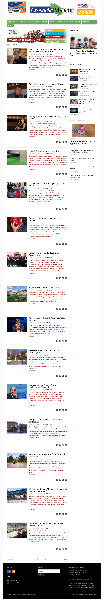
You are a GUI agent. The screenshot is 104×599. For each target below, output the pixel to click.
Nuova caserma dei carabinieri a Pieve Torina (83, 168)
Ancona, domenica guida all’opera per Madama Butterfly (86, 111)
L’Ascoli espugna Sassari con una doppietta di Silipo (87, 78)
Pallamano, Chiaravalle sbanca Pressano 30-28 (88, 85)
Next (65, 559)
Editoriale (74, 31)
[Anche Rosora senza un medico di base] (17, 90)
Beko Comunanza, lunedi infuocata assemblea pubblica (86, 101)
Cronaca (23, 22)
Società (10, 25)
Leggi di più (32, 69)
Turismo (59, 22)
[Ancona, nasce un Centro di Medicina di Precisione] (17, 460)
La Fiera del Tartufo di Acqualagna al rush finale (48, 184)
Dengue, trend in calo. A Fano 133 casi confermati (46, 420)
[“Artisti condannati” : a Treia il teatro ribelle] (17, 224)
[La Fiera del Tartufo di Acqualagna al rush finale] (17, 190)
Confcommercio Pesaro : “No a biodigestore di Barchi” (42, 386)
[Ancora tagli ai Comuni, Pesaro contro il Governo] (17, 324)
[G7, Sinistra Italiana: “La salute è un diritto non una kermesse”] (17, 495)
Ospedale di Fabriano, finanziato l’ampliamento (81, 176)
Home (9, 22)
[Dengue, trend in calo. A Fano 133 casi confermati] (17, 426)
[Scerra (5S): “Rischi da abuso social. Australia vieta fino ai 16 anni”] (83, 41)
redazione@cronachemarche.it (85, 585)
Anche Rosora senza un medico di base (46, 84)
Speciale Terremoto (77, 121)
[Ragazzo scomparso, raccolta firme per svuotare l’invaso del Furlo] (17, 56)
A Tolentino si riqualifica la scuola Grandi (82, 159)
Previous (10, 559)
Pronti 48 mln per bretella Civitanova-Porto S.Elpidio (46, 524)
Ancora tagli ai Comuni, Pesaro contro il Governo (47, 319)
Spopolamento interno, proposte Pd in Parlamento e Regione (82, 151)
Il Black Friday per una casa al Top (44, 151)
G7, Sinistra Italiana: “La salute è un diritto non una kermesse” (48, 490)
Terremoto (86, 22)
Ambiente (44, 22)
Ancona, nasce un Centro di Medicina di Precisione (47, 455)
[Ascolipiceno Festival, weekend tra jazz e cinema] (17, 123)
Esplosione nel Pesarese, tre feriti (44, 287)
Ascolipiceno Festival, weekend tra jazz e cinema (47, 117)
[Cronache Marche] (52, 9)
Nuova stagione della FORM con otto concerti (87, 70)
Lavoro (38, 22)
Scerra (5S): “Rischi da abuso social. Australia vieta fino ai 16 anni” (83, 53)
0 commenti (49, 54)
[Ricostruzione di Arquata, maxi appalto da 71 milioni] (83, 131)
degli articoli (12, 580)
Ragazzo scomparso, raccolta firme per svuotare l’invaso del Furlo (46, 50)
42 (45, 559)
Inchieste (77, 22)
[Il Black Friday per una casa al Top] (17, 157)
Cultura (52, 22)
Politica (15, 22)
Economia (31, 22)
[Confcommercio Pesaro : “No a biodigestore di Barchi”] (17, 391)
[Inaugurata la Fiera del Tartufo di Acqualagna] (17, 259)
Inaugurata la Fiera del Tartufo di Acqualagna (44, 254)
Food (71, 22)
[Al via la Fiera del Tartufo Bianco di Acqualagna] (17, 357)
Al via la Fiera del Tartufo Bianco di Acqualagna (44, 351)
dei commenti (12, 583)
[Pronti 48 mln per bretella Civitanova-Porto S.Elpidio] (17, 530)
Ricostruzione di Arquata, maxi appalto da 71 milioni (83, 142)
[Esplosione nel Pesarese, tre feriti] (17, 294)
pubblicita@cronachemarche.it (85, 587)
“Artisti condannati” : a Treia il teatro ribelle (45, 219)
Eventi (66, 22)
